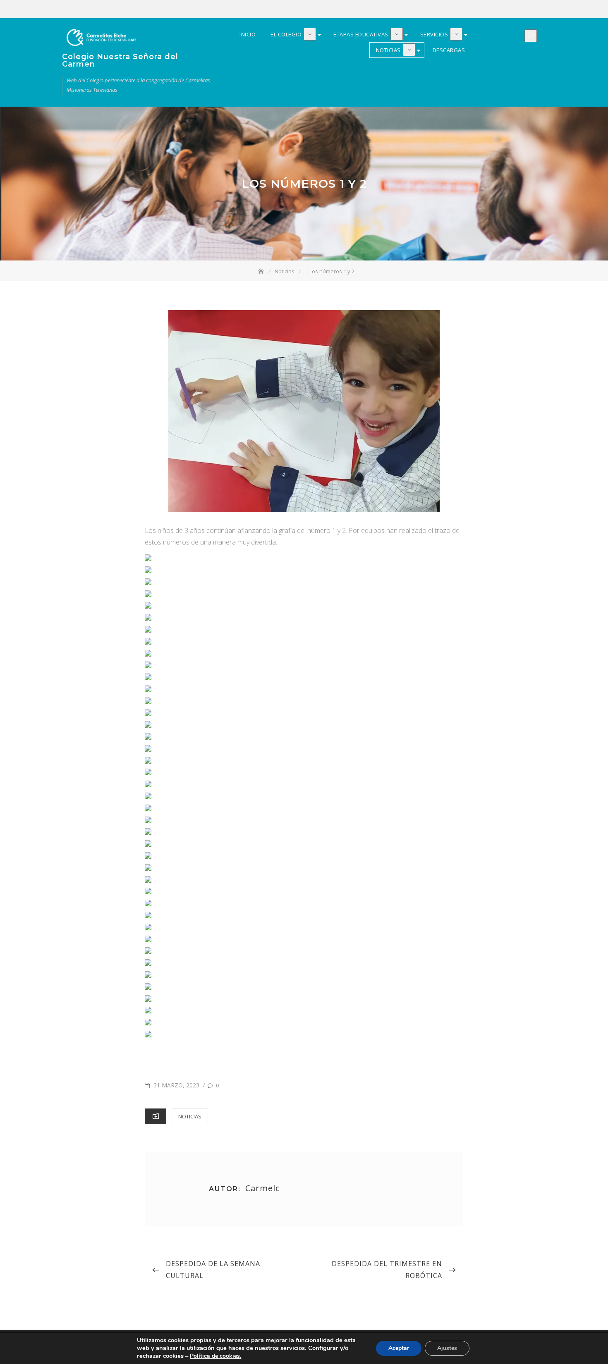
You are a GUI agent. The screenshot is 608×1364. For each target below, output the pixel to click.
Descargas (541, 9)
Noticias (528, 9)
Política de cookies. (215, 1356)
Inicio (479, 9)
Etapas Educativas (503, 9)
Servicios (516, 9)
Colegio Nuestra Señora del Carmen (120, 60)
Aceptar (398, 1348)
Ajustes (447, 1348)
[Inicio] (262, 271)
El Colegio (491, 9)
